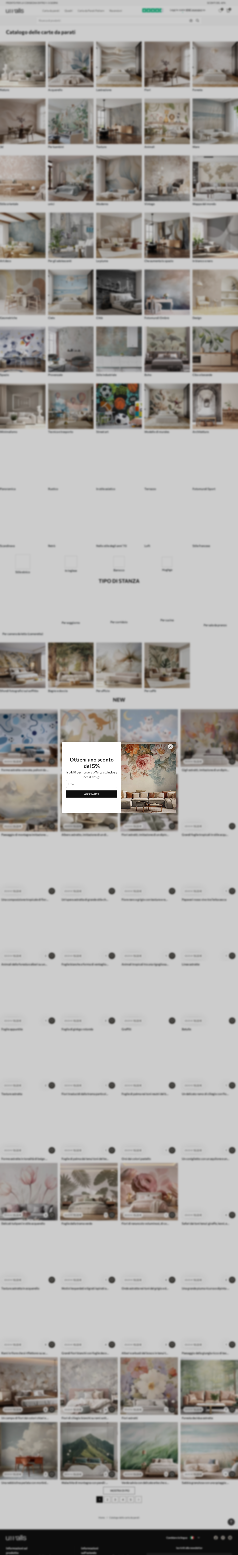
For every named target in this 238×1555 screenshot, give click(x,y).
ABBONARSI (91, 793)
